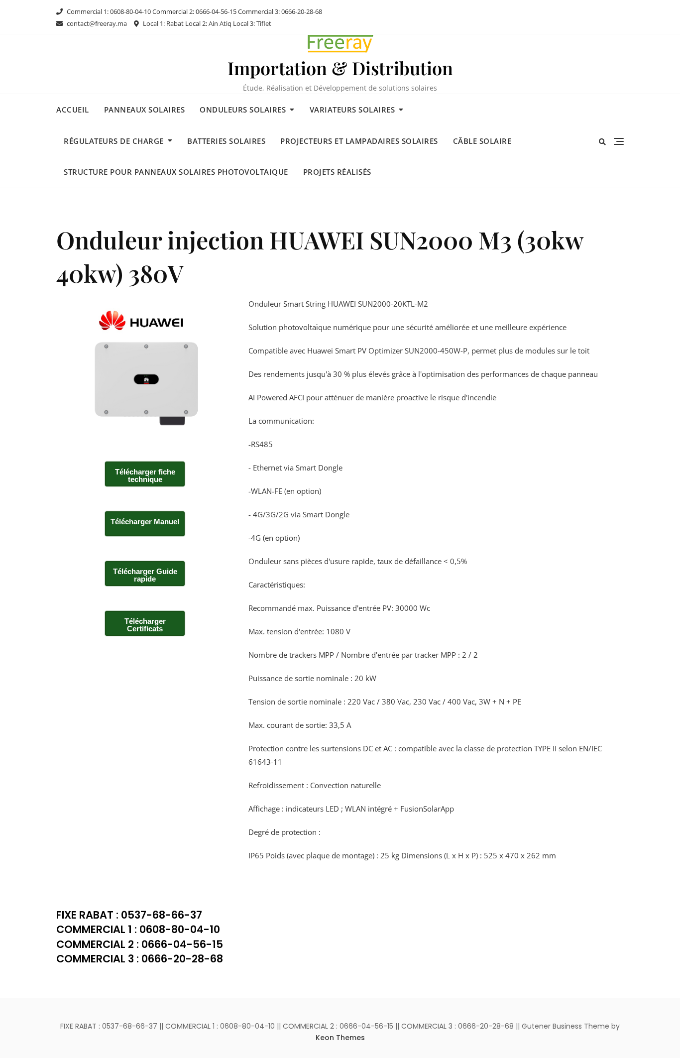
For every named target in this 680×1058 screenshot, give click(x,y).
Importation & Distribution (340, 68)
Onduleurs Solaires (243, 110)
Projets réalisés (337, 172)
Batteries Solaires (226, 141)
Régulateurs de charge (114, 141)
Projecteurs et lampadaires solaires (359, 141)
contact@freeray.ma (96, 23)
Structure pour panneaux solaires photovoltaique (176, 172)
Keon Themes (340, 1038)
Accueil (72, 110)
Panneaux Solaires (144, 110)
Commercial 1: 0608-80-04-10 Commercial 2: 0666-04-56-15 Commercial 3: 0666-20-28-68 (193, 11)
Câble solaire (482, 141)
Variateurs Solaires (352, 110)
